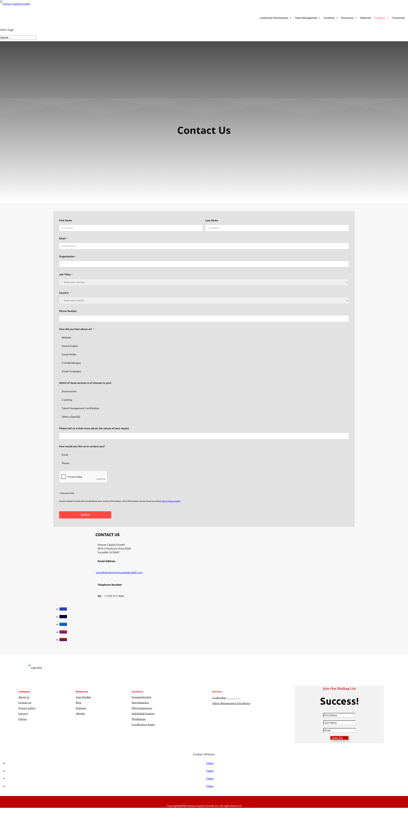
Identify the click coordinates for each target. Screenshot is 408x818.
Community (398, 18)
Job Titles (65, 274)
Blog (78, 702)
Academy (329, 18)
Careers (23, 713)
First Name (65, 220)
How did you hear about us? (75, 329)
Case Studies (83, 697)
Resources (347, 18)
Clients (22, 719)
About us (23, 697)
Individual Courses (143, 713)
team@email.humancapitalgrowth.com (119, 572)
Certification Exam (143, 724)
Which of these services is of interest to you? (85, 382)
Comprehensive (141, 697)
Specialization (140, 702)
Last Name (211, 220)
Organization (67, 256)
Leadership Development (274, 18)
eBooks (80, 713)
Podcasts (81, 708)
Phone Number (68, 311)
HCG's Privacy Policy (171, 501)
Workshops (139, 719)
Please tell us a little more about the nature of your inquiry (94, 428)
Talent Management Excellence (231, 703)
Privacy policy (27, 708)
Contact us (24, 702)
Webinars (365, 18)
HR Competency (142, 708)
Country (64, 292)
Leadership (226, 697)
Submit (85, 514)
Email (62, 238)
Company (379, 18)
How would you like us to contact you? (82, 446)
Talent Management (306, 18)
